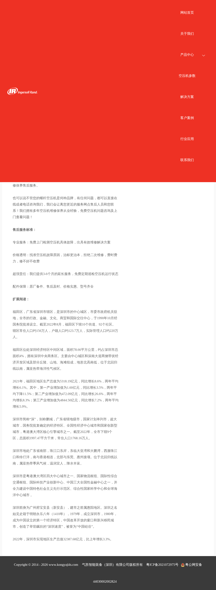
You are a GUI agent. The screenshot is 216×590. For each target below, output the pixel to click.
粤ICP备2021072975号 (162, 564)
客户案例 (187, 118)
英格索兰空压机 (22, 91)
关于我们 (187, 33)
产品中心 (187, 54)
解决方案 (187, 97)
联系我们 (187, 160)
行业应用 (187, 139)
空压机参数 (187, 75)
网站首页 (187, 12)
